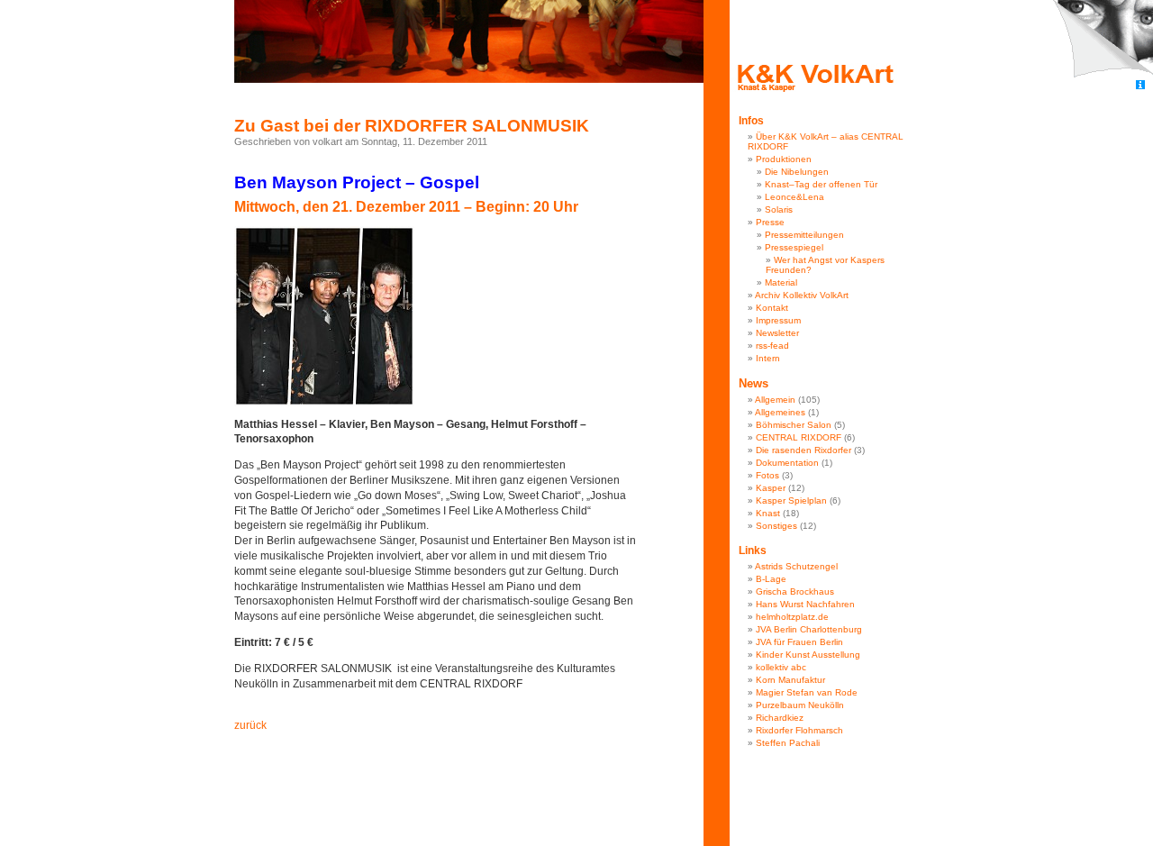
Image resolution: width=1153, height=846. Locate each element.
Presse (770, 222)
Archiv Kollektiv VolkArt (802, 295)
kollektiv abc (781, 667)
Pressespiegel (794, 247)
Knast (768, 513)
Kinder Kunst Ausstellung (808, 655)
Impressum (778, 320)
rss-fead (772, 345)
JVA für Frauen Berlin (799, 642)
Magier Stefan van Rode (807, 692)
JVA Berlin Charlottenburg (809, 629)
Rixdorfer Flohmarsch (799, 730)
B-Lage (771, 579)
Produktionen (784, 159)
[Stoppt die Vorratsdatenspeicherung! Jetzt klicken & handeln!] (1102, 39)
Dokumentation (787, 463)
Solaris (779, 209)
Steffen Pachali (788, 743)
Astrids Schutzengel (796, 566)
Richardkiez (779, 718)
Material (781, 282)
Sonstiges (776, 526)
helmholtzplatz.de (792, 617)
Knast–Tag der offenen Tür (821, 184)
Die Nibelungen (797, 172)
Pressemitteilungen (804, 235)
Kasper (770, 488)
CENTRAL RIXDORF (798, 437)
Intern (768, 358)
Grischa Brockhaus (795, 591)
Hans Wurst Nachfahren (805, 604)
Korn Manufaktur (790, 680)
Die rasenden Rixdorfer (803, 450)
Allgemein (775, 400)
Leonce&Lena (794, 197)
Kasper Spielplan (791, 500)
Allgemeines (780, 412)
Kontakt (772, 308)
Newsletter (777, 333)
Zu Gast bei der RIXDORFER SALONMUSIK (411, 125)
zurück (250, 725)
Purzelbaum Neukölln (800, 705)
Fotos (767, 475)
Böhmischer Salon (793, 425)
